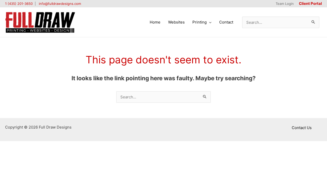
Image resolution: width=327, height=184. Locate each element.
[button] (209, 22)
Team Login (285, 4)
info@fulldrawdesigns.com (60, 4)
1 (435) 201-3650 (19, 4)
